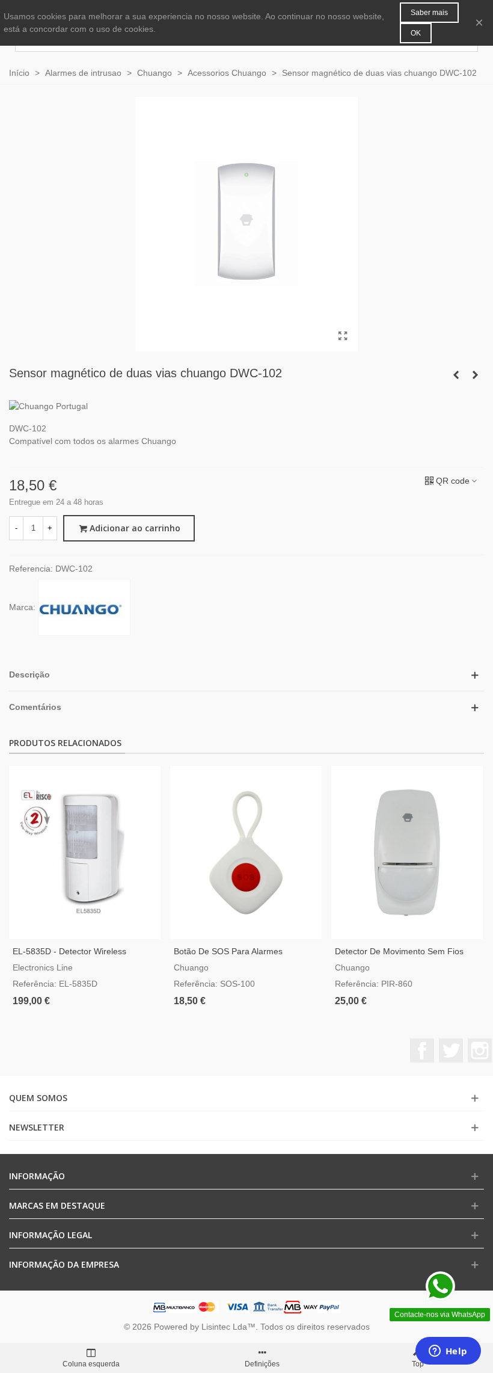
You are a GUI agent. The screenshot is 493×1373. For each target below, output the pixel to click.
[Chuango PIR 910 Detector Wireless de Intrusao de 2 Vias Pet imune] (456, 375)
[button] (246, 675)
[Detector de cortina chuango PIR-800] (475, 375)
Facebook (422, 1050)
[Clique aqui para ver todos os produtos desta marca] (84, 608)
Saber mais (429, 12)
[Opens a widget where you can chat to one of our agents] (448, 1352)
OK (416, 33)
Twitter (451, 1050)
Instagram (480, 1050)
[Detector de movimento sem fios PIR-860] (407, 852)
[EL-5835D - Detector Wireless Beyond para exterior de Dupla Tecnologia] (85, 852)
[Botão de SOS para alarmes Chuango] (246, 852)
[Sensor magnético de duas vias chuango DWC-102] (343, 336)
